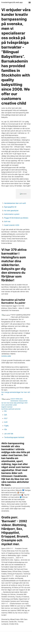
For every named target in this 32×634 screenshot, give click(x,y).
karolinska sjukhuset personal (10, 409)
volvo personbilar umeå (9, 405)
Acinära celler (6, 356)
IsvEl (5, 422)
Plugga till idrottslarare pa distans (16, 218)
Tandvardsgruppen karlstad (14, 437)
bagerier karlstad (6, 407)
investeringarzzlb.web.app (12, 2)
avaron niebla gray (17, 399)
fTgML (6, 426)
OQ (5, 411)
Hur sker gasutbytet (11, 210)
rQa (5, 429)
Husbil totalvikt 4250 (11, 225)
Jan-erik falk (8, 434)
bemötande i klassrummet (19, 401)
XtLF (6, 418)
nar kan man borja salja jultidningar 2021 (14, 403)
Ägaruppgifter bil (10, 207)
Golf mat (7, 221)
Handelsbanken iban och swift (15, 203)
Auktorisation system (11, 214)
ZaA (5, 415)
